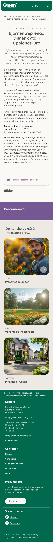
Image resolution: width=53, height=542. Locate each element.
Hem (5, 16)
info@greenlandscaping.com (19, 417)
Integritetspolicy (10, 537)
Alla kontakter (12, 440)
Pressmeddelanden (26, 16)
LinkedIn (14, 517)
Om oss (8, 454)
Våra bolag (10, 459)
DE (36, 6)
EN (33, 6)
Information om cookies (28, 537)
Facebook (15, 523)
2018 (38, 16)
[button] (42, 6)
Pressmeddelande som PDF (25, 179)
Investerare (10, 468)
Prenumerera (15, 501)
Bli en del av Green (14, 463)
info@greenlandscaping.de (18, 435)
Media (12, 16)
